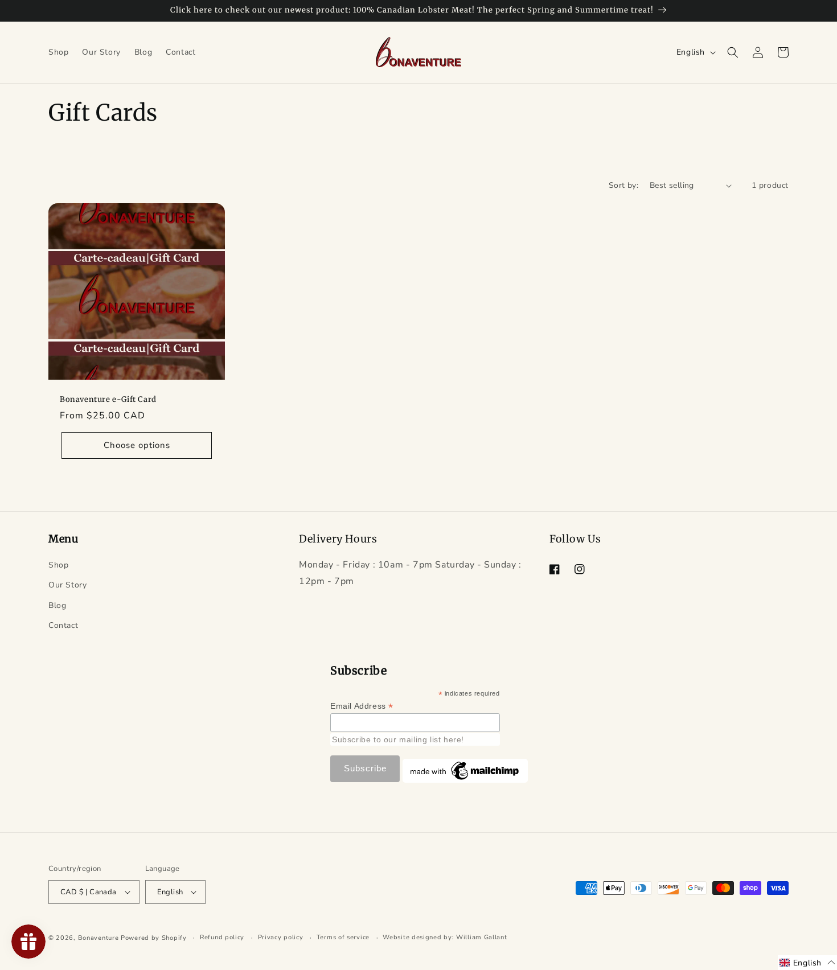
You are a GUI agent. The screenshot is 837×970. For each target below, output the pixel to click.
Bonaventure (98, 938)
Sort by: (623, 185)
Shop (58, 565)
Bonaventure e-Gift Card (108, 399)
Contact (63, 625)
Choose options (137, 445)
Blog (57, 605)
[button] (732, 52)
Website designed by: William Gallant (445, 937)
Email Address (361, 706)
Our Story (67, 584)
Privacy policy (280, 937)
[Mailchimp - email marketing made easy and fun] (465, 779)
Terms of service (343, 937)
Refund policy (222, 937)
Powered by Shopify (154, 938)
